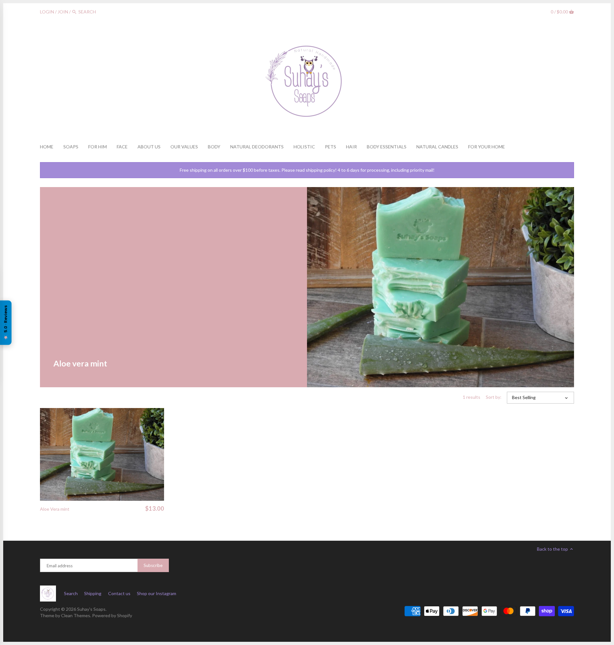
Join (63, 11)
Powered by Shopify (112, 615)
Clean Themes (75, 615)
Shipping (92, 593)
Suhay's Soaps (91, 609)
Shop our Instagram (156, 593)
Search (71, 593)
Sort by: (493, 397)
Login (47, 11)
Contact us (119, 593)
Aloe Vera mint (54, 509)
